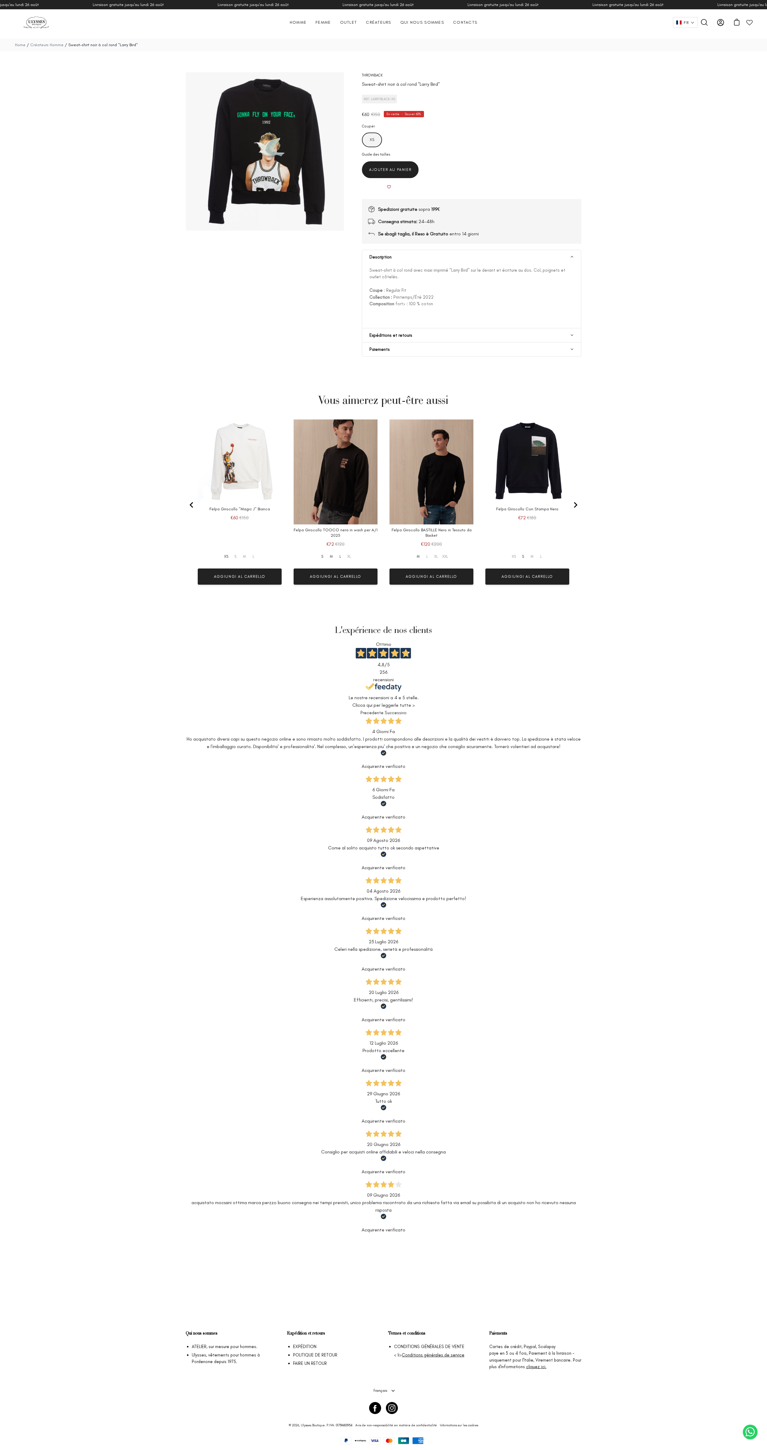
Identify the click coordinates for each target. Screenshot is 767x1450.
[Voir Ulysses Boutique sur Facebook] (375, 1408)
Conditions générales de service (433, 1355)
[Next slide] (575, 505)
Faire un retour (310, 1363)
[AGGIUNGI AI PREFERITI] (389, 187)
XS (226, 556)
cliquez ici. (536, 1366)
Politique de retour (315, 1355)
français (380, 1390)
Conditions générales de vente (429, 1346)
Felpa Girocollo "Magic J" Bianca (239, 509)
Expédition (304, 1346)
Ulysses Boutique (313, 1425)
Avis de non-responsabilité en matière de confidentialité (396, 1425)
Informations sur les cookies (459, 1425)
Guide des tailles (376, 154)
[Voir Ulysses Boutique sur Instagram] (392, 1408)
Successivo (396, 712)
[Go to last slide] (192, 505)
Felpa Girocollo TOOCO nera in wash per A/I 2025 (336, 532)
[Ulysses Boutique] (36, 22)
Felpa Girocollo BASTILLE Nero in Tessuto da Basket (432, 532)
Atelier (199, 1346)
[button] (685, 22)
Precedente (372, 712)
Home (20, 44)
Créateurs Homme (47, 44)
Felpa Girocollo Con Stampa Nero (527, 509)
